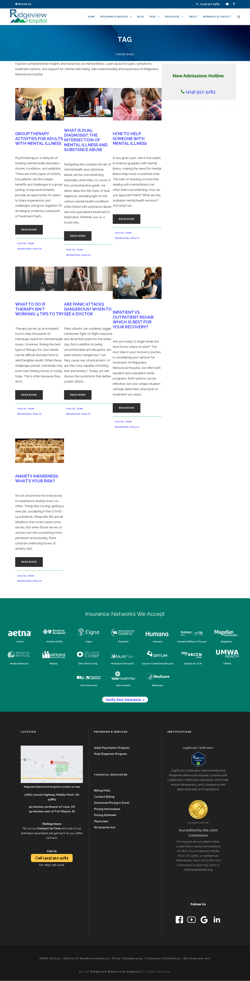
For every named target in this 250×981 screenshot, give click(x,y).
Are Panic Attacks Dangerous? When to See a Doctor (87, 309)
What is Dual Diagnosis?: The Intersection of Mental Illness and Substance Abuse (86, 140)
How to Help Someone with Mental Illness (130, 138)
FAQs (153, 16)
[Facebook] (180, 920)
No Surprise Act (104, 827)
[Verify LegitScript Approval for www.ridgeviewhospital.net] (198, 759)
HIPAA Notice (50, 958)
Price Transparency (127, 958)
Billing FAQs (102, 790)
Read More (29, 229)
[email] (227, 4)
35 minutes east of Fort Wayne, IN (52, 811)
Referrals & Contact (217, 16)
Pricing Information (107, 809)
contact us (211, 855)
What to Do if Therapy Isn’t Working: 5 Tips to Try (39, 309)
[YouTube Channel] (192, 920)
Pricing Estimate (105, 815)
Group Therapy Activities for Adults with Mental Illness (39, 138)
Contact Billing (104, 796)
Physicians (101, 821)
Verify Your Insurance (125, 700)
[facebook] (234, 4)
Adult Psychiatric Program (111, 747)
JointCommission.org (197, 869)
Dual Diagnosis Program (110, 754)
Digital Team (26, 243)
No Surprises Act (197, 958)
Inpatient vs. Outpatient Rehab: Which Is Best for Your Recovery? (133, 319)
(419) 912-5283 (209, 4)
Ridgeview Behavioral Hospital (115, 971)
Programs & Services (114, 16)
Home (91, 16)
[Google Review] (204, 920)
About (193, 16)
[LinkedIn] (217, 920)
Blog (140, 16)
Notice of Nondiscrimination (86, 958)
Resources (172, 16)
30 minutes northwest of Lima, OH (52, 806)
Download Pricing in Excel (111, 802)
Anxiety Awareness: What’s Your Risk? (37, 478)
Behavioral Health (30, 249)
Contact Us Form (49, 828)
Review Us (24, 4)
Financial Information (163, 958)
